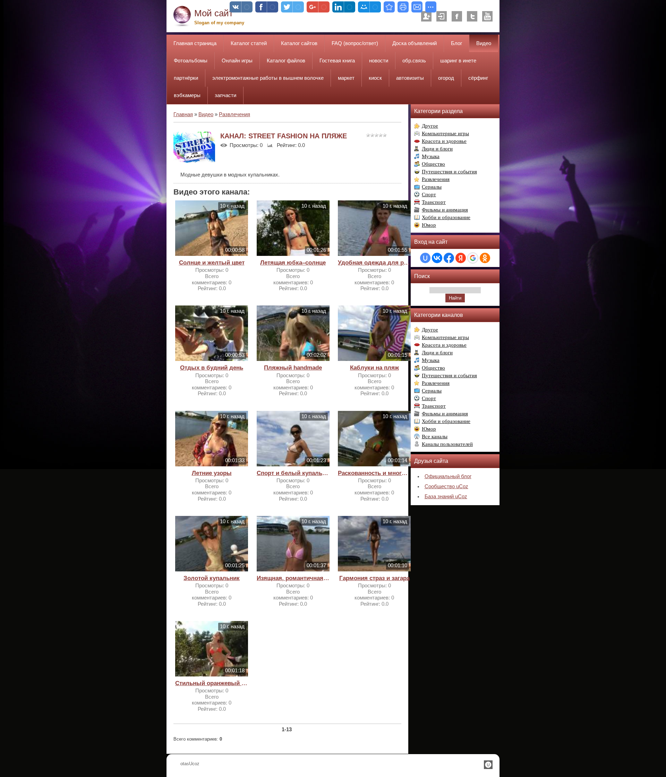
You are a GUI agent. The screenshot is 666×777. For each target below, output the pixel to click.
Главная (183, 114)
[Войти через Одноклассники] (485, 258)
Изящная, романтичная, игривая (293, 578)
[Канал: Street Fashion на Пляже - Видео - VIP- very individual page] (389, 6)
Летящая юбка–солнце (293, 262)
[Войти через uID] (425, 258)
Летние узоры (212, 473)
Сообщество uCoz (446, 486)
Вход (441, 16)
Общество (433, 164)
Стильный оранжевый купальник (211, 683)
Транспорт (434, 202)
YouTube (487, 16)
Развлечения (234, 114)
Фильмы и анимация (445, 210)
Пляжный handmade (293, 367)
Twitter (472, 16)
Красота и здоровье (444, 141)
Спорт (429, 194)
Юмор (429, 225)
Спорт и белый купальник (293, 473)
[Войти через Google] (472, 258)
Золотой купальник (211, 578)
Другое (430, 126)
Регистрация (426, 16)
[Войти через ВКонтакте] (437, 258)
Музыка (430, 156)
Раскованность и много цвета (374, 473)
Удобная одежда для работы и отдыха (374, 262)
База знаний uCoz (446, 496)
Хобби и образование (446, 217)
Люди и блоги (437, 149)
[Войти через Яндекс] (460, 258)
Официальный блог (448, 476)
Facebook (457, 16)
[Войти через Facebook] (449, 258)
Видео (205, 114)
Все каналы (434, 436)
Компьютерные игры (445, 133)
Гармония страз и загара (374, 578)
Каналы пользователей (447, 444)
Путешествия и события (449, 171)
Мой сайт (213, 13)
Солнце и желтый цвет (212, 262)
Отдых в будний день (211, 367)
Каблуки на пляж (374, 367)
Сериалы (432, 187)
